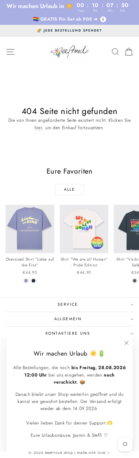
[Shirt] (134, 280)
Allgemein (68, 319)
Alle (69, 189)
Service (68, 304)
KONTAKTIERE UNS (68, 333)
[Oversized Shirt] (26, 280)
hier (38, 127)
